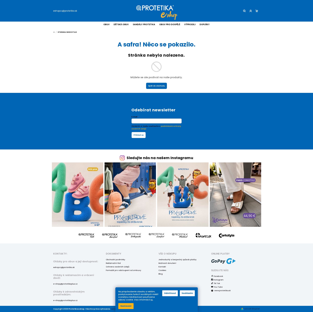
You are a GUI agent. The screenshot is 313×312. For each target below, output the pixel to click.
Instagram (218, 279)
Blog (161, 274)
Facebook (218, 276)
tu (152, 299)
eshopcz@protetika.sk (65, 10)
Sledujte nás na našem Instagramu (160, 157)
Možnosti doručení (167, 263)
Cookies (162, 270)
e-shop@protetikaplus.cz (65, 284)
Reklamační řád (113, 263)
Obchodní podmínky (115, 259)
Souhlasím (187, 293)
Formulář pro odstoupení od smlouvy (123, 270)
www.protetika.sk (222, 290)
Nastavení (125, 306)
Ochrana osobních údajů (117, 266)
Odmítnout (170, 293)
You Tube (218, 287)
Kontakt (162, 266)
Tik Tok (216, 283)
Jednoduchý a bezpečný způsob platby (178, 259)
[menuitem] (106, 24)
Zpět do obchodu (156, 86)
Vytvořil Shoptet (252, 308)
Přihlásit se (139, 135)
